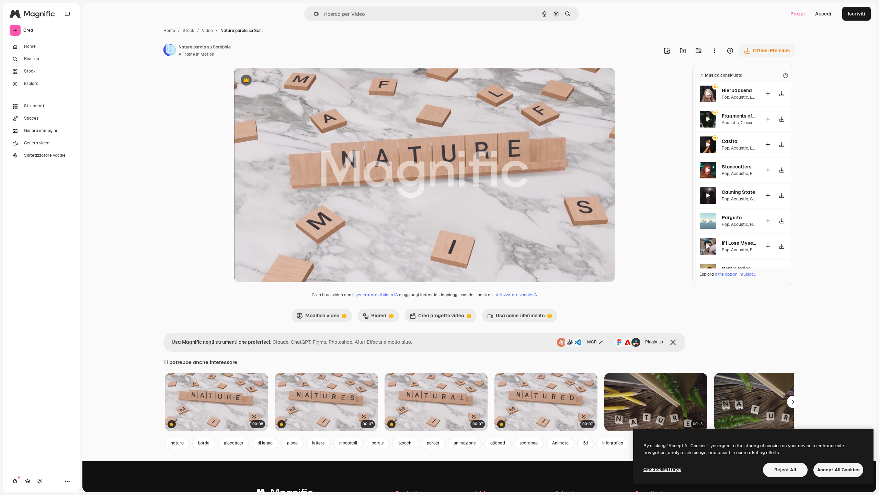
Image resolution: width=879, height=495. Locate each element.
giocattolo (233, 443)
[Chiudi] (673, 342)
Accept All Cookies (838, 470)
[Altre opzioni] (714, 50)
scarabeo (529, 443)
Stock (188, 30)
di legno (265, 443)
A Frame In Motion (196, 54)
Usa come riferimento (516, 317)
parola (433, 443)
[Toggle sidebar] (67, 13)
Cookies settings (662, 469)
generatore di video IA (376, 295)
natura (177, 443)
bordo (203, 443)
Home (169, 30)
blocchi (405, 443)
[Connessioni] (15, 481)
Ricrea (374, 317)
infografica (612, 443)
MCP (592, 342)
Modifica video (318, 317)
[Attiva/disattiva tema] (39, 481)
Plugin (651, 342)
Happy (756, 224)
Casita (730, 141)
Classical (749, 122)
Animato (560, 443)
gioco (292, 443)
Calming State (738, 192)
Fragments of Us (739, 116)
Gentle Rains (736, 268)
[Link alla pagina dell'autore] (169, 51)
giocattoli (348, 443)
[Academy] (27, 481)
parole (378, 443)
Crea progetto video (437, 317)
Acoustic (739, 97)
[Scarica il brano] (781, 93)
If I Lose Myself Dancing (739, 243)
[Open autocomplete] (314, 13)
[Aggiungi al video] (768, 93)
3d (585, 443)
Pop (725, 97)
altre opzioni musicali (735, 274)
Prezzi (797, 14)
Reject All (785, 470)
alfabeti (497, 443)
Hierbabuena (737, 90)
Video (207, 30)
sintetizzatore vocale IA (514, 295)
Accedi (823, 14)
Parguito (732, 217)
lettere (318, 443)
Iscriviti (856, 14)
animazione (465, 443)
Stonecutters (737, 167)
